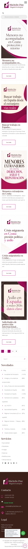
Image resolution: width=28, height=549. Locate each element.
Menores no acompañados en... (11, 61)
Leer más (8, 76)
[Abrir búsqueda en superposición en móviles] (14, 15)
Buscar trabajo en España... (11, 126)
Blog (5, 370)
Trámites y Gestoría (9, 429)
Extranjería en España (10, 394)
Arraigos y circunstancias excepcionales (10, 380)
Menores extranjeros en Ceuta (12, 192)
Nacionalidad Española (10, 409)
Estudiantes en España (10, 390)
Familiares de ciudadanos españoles (10, 400)
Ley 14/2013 (7, 405)
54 (12, 351)
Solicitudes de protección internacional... (10, 324)
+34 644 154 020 (8, 503)
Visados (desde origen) (10, 433)
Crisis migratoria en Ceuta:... (12, 256)
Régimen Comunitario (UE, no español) (11, 415)
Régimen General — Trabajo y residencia (11, 423)
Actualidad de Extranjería (11, 374)
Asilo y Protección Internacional (13, 386)
